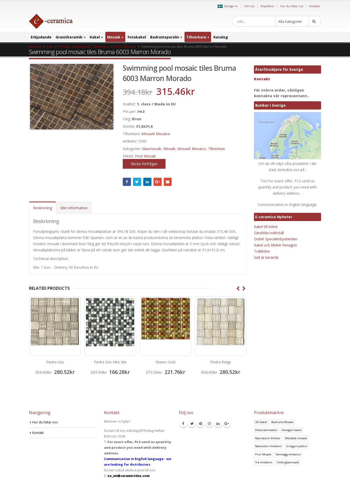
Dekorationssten (266, 430)
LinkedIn (147, 182)
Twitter (137, 182)
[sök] (315, 21)
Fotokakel (137, 37)
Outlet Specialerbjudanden (275, 238)
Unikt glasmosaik (288, 462)
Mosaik (113, 37)
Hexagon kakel (292, 430)
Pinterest (200, 423)
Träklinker (262, 251)
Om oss (249, 6)
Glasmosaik (151, 148)
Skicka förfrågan (144, 163)
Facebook (127, 182)
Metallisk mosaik (296, 438)
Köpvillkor (267, 6)
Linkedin (218, 423)
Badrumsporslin (164, 37)
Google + (157, 182)
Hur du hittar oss (291, 6)
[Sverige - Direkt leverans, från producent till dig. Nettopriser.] (51, 21)
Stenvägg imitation (288, 454)
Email (168, 182)
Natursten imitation (268, 446)
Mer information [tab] (74, 207)
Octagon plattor (296, 446)
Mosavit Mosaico (155, 133)
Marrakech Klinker (268, 438)
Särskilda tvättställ (269, 232)
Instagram (209, 423)
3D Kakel (261, 422)
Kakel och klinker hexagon (275, 245)
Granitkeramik (69, 37)
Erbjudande (41, 37)
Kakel (95, 37)
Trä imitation (263, 462)
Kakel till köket (266, 226)
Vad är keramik (266, 257)
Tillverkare (196, 37)
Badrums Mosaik (282, 422)
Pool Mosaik (145, 156)
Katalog (220, 37)
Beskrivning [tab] (42, 207)
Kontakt (314, 6)
